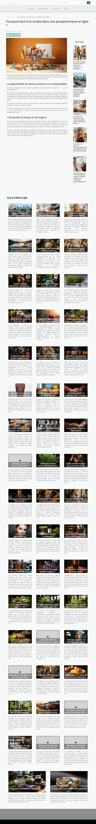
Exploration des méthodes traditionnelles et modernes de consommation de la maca (48, 252)
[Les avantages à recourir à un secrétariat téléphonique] (48, 280)
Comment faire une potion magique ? (48, 570)
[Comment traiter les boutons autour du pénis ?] (48, 636)
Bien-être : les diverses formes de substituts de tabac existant (76, 358)
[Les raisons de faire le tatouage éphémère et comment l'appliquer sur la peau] (20, 390)
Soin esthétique (43, 9)
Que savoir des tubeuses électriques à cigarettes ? (20, 570)
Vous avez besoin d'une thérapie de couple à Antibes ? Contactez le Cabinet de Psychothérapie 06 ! (79, 178)
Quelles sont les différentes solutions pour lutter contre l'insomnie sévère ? (20, 287)
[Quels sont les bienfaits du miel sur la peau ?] (20, 636)
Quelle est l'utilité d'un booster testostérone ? (20, 357)
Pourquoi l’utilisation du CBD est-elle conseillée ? (20, 711)
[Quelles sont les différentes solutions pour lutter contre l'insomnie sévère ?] (20, 280)
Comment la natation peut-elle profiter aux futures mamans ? (48, 358)
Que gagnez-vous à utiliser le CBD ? (20, 605)
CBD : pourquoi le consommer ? (48, 535)
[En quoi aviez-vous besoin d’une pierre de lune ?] (69, 781)
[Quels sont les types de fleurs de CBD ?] (20, 316)
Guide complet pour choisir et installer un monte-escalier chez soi (76, 250)
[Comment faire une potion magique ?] (48, 566)
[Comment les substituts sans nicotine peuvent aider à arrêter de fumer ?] (79, 107)
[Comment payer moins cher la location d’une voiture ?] (48, 707)
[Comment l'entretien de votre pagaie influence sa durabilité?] (20, 245)
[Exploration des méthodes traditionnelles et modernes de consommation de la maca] (48, 245)
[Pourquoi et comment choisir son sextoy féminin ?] (76, 707)
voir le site (62, 88)
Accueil (8, 17)
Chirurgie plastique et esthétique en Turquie (75, 640)
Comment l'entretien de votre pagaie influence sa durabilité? (20, 250)
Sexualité (30, 9)
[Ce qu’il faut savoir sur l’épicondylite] (76, 425)
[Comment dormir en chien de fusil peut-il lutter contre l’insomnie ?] (48, 496)
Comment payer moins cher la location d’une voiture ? (48, 712)
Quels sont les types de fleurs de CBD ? (20, 320)
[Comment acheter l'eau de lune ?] (48, 425)
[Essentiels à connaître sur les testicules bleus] (20, 672)
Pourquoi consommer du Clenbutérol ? (20, 499)
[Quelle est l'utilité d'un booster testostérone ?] (20, 353)
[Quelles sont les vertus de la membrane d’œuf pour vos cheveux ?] (76, 672)
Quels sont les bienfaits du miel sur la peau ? (20, 640)
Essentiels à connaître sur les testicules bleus (20, 676)
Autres (66, 9)
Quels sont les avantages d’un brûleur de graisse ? (76, 535)
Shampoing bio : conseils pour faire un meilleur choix (75, 606)
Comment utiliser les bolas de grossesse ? (20, 464)
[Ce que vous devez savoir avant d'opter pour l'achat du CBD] (48, 601)
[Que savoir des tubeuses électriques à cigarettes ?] (20, 566)
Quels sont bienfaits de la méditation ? (48, 676)
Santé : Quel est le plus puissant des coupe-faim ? (20, 429)
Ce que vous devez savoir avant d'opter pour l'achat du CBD (48, 606)
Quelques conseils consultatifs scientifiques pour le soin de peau (48, 465)
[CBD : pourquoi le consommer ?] (48, 531)
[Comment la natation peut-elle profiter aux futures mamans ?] (48, 353)
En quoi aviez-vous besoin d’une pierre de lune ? (69, 789)
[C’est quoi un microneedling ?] (20, 531)
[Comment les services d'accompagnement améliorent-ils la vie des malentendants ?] (80, 135)
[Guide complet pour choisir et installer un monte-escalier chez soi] (76, 245)
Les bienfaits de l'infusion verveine (23, 788)
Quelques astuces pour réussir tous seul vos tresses (48, 747)
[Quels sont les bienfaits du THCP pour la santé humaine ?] (48, 316)
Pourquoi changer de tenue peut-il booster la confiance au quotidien (79, 65)
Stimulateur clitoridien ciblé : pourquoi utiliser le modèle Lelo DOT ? (76, 747)
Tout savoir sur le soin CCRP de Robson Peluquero (20, 747)
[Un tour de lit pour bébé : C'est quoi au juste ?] (48, 390)
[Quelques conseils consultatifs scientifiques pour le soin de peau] (48, 460)
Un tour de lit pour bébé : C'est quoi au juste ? (48, 394)
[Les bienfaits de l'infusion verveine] (27, 781)
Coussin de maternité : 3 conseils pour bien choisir (76, 499)
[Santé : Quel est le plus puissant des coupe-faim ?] (20, 425)
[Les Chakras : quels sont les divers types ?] (76, 566)
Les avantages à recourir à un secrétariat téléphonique (48, 285)
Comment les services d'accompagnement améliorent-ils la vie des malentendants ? (80, 148)
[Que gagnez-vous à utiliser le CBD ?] (20, 601)
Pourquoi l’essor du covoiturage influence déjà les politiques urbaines (79, 92)
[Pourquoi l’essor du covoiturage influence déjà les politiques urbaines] (79, 80)
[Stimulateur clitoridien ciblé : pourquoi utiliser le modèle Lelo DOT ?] (76, 742)
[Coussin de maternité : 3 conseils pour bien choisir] (76, 496)
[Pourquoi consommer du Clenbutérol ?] (20, 496)
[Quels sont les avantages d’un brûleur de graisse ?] (76, 531)
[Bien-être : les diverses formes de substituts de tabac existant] (76, 353)
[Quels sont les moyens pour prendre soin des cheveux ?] (76, 460)
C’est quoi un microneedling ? (20, 535)
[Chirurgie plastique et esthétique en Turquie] (76, 636)
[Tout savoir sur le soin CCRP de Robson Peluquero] (20, 742)
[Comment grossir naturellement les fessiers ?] (76, 280)
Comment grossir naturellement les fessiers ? (76, 285)
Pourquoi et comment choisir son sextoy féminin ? (76, 712)
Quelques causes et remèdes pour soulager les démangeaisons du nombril (76, 396)
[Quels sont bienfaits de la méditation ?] (48, 672)
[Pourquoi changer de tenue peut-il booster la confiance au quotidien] (79, 52)
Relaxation (56, 9)
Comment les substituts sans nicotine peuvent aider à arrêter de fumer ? (79, 120)
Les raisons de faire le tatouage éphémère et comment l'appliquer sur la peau (20, 396)
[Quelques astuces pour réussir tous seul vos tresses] (48, 742)
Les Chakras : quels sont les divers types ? (75, 570)
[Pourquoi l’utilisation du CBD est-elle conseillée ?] (20, 707)
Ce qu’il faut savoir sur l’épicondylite (76, 429)
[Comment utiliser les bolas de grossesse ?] (20, 460)
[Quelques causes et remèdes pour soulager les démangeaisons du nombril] (76, 390)
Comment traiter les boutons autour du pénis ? (48, 641)
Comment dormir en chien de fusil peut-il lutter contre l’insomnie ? (48, 501)
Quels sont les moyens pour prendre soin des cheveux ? (76, 465)
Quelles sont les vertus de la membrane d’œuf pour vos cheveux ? (76, 677)
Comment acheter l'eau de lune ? (48, 429)
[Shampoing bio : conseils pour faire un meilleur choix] (76, 601)
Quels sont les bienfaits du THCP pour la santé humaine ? (48, 321)
